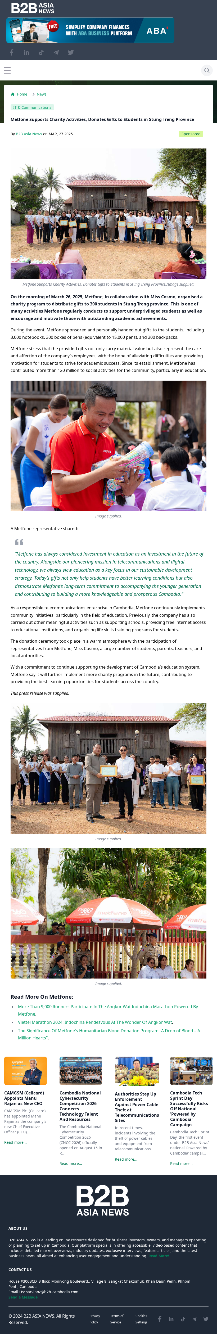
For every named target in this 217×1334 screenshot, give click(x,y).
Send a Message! (23, 1297)
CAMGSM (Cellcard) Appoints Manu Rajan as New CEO (24, 1098)
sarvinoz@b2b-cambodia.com (52, 1291)
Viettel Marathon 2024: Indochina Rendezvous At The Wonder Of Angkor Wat (95, 1022)
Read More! (158, 1255)
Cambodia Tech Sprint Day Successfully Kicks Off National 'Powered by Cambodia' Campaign (189, 1109)
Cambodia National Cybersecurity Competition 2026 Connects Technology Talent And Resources (80, 1106)
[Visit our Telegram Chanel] (56, 52)
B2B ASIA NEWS (39, 1316)
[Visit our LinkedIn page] (26, 52)
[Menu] (7, 70)
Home (22, 94)
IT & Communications (32, 107)
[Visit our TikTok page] (41, 52)
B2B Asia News (29, 133)
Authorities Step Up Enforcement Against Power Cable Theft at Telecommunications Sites (137, 1107)
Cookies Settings (141, 1319)
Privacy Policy (94, 1319)
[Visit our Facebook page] (11, 52)
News (42, 94)
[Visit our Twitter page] (71, 52)
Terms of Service (116, 1319)
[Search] (207, 70)
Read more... (15, 1142)
